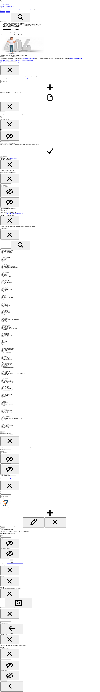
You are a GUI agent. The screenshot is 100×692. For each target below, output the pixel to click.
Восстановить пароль (5, 141)
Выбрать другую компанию (5, 449)
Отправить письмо (4, 623)
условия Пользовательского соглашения (15, 213)
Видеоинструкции (29, 9)
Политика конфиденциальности (19, 62)
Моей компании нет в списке (6, 433)
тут (27, 78)
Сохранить (3, 607)
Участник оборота (4, 172)
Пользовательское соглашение (6, 62)
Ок (1, 116)
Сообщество (2, 9)
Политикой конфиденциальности (75, 58)
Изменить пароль (4, 680)
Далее (2, 432)
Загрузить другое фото (18, 607)
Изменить (33, 526)
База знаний (8, 9)
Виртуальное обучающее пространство (18, 9)
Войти (12, 434)
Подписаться (14, 56)
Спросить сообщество (4, 61)
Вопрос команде (13, 61)
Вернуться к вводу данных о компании (8, 533)
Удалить (55, 526)
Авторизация (13, 208)
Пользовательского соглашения (28, 58)
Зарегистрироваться (14, 158)
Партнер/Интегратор (11, 172)
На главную (2, 36)
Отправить (3, 111)
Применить (3, 431)
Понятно (2, 576)
